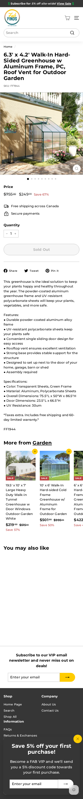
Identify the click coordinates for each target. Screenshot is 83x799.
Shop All (10, 717)
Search (9, 710)
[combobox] (41, 32)
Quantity (12, 225)
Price (8, 187)
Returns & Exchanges (20, 735)
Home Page (13, 704)
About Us (49, 704)
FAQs (8, 729)
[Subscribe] (65, 784)
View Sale (64, 3)
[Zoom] (77, 168)
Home (8, 46)
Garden (42, 443)
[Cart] (67, 18)
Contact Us (50, 710)
